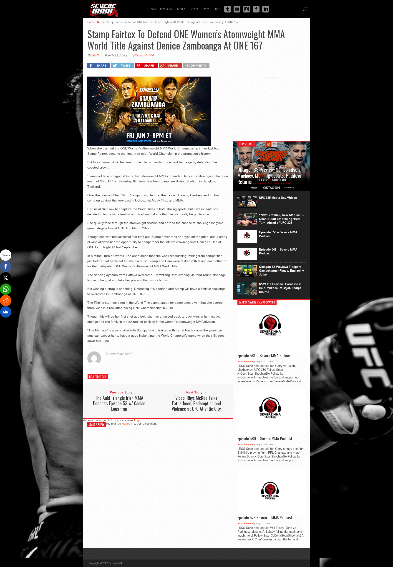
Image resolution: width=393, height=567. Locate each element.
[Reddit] (5, 300)
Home (91, 22)
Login (137, 420)
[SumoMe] (5, 312)
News (100, 22)
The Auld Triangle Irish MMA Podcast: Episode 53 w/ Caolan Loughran (119, 403)
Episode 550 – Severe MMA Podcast (278, 234)
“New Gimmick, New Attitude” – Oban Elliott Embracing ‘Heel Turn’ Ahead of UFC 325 (281, 218)
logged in (127, 423)
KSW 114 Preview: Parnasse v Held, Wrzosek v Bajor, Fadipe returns (280, 287)
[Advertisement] (271, 107)
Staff (95, 55)
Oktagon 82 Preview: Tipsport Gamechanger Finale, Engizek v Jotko (281, 270)
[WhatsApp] (5, 289)
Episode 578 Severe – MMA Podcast (264, 517)
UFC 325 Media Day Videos (278, 197)
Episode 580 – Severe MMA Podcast (264, 438)
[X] (5, 278)
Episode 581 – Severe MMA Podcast (264, 355)
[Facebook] (5, 266)
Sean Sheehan (245, 361)
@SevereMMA (143, 55)
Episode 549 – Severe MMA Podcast (278, 251)
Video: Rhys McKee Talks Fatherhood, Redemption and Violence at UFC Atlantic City (196, 403)
